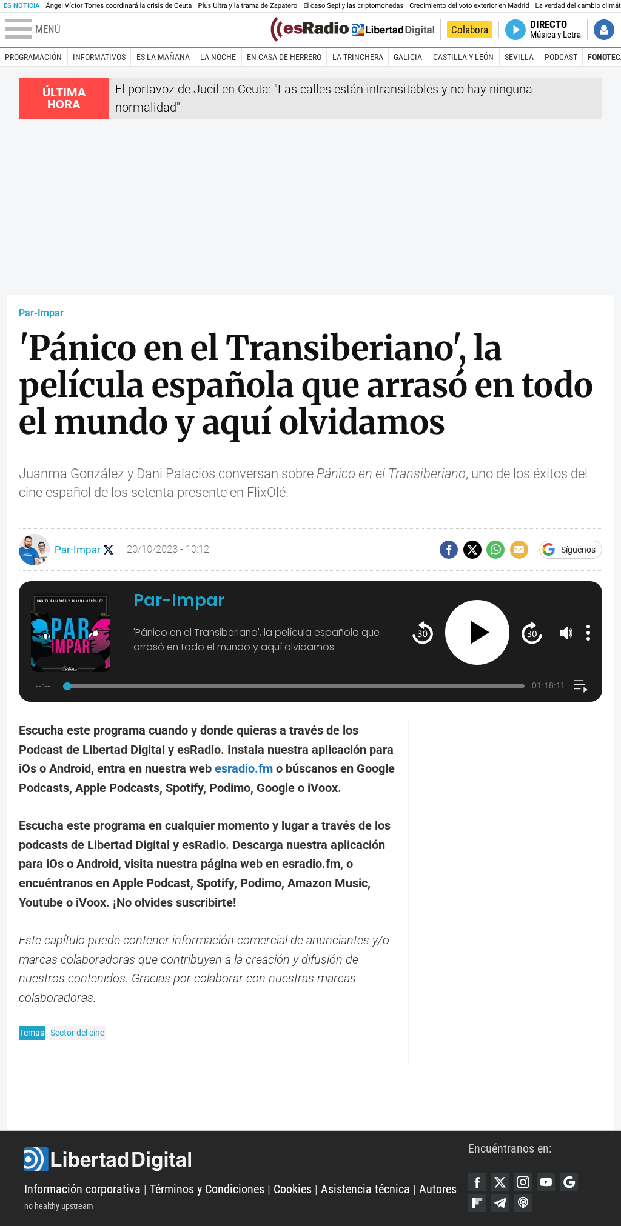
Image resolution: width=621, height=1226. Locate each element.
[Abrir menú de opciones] (588, 633)
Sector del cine (77, 1033)
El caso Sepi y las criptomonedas (353, 6)
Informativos (99, 57)
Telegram (500, 1203)
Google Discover (569, 1182)
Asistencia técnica (365, 1189)
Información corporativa (82, 1189)
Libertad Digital (246, 1159)
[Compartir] (449, 550)
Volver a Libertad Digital (393, 29)
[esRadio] (309, 29)
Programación (33, 57)
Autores (438, 1189)
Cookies (293, 1189)
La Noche (218, 57)
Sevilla (519, 57)
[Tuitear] (472, 550)
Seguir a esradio (109, 550)
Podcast (561, 57)
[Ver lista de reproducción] (580, 686)
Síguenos (578, 549)
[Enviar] (495, 550)
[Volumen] (566, 633)
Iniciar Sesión (604, 29)
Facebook (477, 1182)
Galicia (408, 57)
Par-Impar (41, 313)
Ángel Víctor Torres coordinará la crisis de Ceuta (118, 6)
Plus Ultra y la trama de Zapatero (248, 6)
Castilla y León (463, 57)
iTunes (523, 1203)
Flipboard (477, 1203)
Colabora (469, 30)
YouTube (546, 1182)
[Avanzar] (531, 632)
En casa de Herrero (284, 57)
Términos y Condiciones (207, 1189)
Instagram (523, 1182)
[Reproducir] (477, 632)
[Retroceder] (422, 632)
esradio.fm (244, 769)
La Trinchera (357, 57)
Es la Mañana (163, 57)
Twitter (500, 1182)
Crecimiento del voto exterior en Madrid (469, 6)
